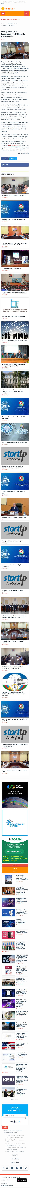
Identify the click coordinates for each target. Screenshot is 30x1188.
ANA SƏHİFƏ (4, 2)
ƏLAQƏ (2, 3)
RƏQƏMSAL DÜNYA (13, 24)
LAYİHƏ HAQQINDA (12, 2)
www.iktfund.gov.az (14, 145)
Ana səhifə (3, 24)
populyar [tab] (15, 868)
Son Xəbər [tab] (15, 865)
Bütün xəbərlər (15, 1100)
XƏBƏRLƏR (24, 2)
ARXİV (19, 2)
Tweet (14, 158)
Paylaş (5, 158)
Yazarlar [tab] (15, 871)
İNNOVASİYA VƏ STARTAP (9, 25)
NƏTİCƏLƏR (15, 1159)
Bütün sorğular (15, 1162)
